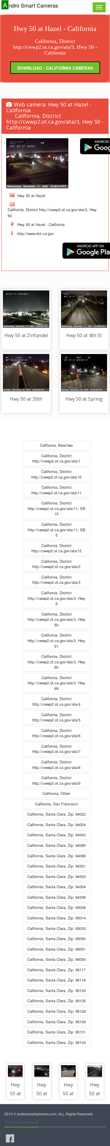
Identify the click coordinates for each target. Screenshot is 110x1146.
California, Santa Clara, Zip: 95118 (56, 980)
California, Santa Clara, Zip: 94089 (56, 855)
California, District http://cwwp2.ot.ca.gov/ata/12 (56, 548)
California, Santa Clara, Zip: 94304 (56, 886)
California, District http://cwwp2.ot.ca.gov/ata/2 (56, 564)
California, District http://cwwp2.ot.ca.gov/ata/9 (56, 780)
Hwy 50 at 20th (26, 399)
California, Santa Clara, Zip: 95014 (56, 918)
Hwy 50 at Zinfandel (26, 335)
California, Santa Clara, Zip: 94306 (56, 897)
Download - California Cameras (55, 68)
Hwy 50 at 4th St (84, 335)
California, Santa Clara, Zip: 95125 (56, 1000)
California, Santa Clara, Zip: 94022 (56, 814)
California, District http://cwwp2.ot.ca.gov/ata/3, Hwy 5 (56, 598)
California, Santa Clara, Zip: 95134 (56, 1042)
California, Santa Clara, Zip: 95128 (56, 1011)
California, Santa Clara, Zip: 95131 (56, 1032)
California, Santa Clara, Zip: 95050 (56, 938)
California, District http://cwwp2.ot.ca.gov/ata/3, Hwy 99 (56, 683)
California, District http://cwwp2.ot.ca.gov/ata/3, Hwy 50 (56, 619)
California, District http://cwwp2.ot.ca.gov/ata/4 (56, 701)
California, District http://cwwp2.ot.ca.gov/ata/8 (56, 764)
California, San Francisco (56, 804)
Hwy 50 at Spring (84, 399)
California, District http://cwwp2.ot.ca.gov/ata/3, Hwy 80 (56, 661)
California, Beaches (56, 445)
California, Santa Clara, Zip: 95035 (56, 928)
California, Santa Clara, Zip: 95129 (56, 1021)
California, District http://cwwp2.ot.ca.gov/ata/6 (56, 733)
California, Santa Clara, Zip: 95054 (56, 959)
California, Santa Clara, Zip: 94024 (56, 824)
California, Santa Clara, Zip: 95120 (56, 990)
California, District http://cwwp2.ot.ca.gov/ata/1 (56, 458)
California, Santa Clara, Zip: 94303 (56, 876)
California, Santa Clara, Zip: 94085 (56, 845)
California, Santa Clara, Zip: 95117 (56, 969)
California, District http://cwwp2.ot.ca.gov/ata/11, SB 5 (56, 529)
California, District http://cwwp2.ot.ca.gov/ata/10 (56, 474)
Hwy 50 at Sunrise (42, 1093)
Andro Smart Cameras (30, 5)
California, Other (56, 793)
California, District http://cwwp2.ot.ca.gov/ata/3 (56, 579)
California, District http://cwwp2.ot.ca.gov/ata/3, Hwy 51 (56, 640)
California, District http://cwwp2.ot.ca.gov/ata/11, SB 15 (56, 508)
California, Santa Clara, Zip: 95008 (56, 907)
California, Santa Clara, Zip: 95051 (56, 949)
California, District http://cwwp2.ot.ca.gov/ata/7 (56, 748)
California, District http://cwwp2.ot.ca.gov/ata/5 (56, 717)
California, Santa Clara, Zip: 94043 (56, 834)
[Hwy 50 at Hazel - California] (37, 163)
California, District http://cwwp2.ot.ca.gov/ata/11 (56, 489)
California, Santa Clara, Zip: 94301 (56, 866)
